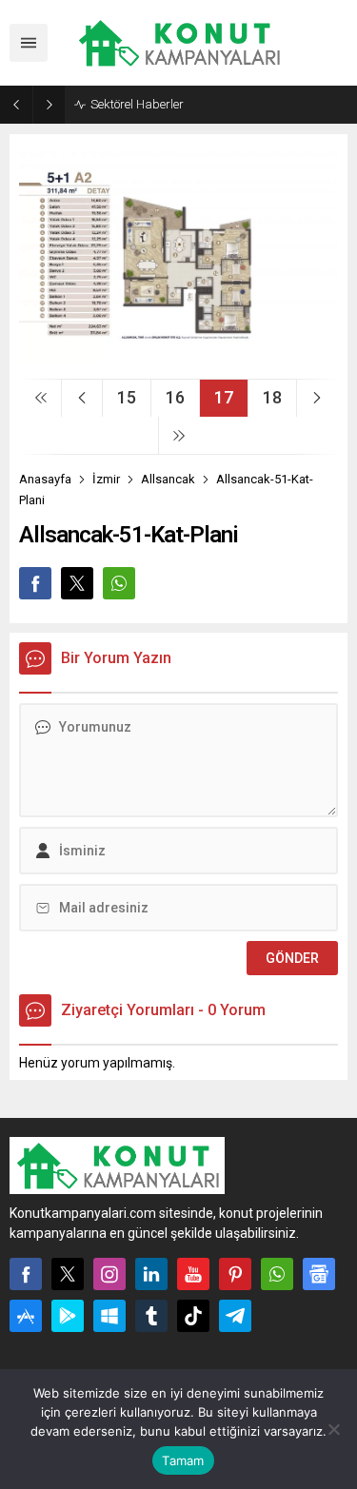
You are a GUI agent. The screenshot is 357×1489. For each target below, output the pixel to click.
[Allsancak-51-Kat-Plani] (178, 356)
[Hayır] (333, 1429)
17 (223, 397)
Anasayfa (45, 479)
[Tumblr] (151, 1316)
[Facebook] (26, 1274)
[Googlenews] (319, 1274)
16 (175, 397)
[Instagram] (109, 1274)
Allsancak (168, 479)
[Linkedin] (151, 1274)
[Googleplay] (67, 1316)
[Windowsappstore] (109, 1316)
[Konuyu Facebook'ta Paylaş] (35, 583)
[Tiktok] (193, 1316)
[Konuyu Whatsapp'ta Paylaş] (119, 583)
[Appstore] (26, 1316)
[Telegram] (235, 1316)
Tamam (183, 1460)
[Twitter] (67, 1274)
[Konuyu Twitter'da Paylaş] (77, 583)
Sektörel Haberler (137, 104)
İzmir (106, 479)
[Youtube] (193, 1274)
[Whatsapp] (277, 1274)
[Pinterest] (235, 1274)
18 (272, 397)
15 (126, 397)
